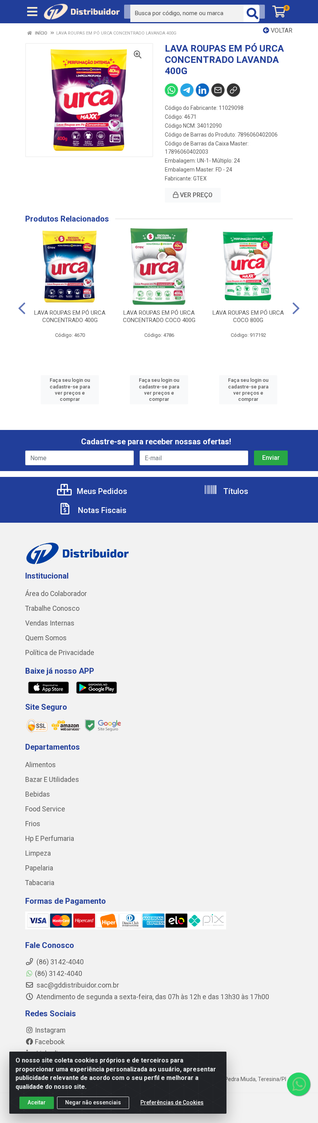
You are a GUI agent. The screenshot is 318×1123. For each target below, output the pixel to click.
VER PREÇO (195, 195)
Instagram (50, 1030)
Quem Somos (46, 638)
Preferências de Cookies (172, 1102)
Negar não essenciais (93, 1102)
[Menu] (32, 12)
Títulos (234, 491)
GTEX (200, 178)
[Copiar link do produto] (233, 90)
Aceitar (37, 1102)
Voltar (280, 30)
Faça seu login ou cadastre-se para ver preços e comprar (70, 389)
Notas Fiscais (101, 510)
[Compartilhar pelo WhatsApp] (171, 90)
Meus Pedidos (101, 491)
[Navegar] (21, 308)
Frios (32, 824)
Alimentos (40, 765)
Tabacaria (39, 883)
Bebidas (37, 794)
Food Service (45, 809)
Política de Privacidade (59, 653)
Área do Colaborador (56, 594)
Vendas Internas (49, 623)
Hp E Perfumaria (49, 838)
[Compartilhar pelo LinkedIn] (202, 90)
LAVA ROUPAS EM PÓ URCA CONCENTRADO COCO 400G (159, 316)
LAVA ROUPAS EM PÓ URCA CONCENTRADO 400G (69, 316)
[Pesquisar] (252, 13)
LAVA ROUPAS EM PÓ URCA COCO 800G (248, 316)
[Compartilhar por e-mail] (218, 90)
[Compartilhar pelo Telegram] (187, 90)
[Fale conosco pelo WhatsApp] (298, 1084)
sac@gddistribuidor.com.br (77, 985)
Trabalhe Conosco (52, 608)
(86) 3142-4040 (58, 973)
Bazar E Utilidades (52, 779)
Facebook (50, 1042)
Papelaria (39, 868)
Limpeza (38, 853)
